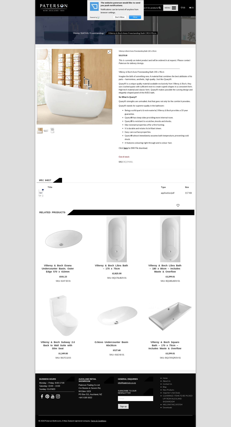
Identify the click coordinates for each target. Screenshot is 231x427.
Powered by (93, 17)
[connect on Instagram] (58, 396)
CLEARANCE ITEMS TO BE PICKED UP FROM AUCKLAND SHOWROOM (177, 399)
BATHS (84, 33)
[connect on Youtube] (52, 396)
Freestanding (96, 33)
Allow (135, 17)
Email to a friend (129, 171)
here (126, 148)
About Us (166, 381)
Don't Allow (119, 17)
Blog (164, 387)
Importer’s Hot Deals (171, 393)
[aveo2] (40, 131)
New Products (168, 390)
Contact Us (167, 384)
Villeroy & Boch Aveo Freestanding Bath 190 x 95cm (71, 193)
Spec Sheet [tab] (44, 180)
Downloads (167, 407)
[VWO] (100, 17)
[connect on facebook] (42, 396)
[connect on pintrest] (47, 396)
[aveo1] (46, 131)
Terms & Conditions (98, 421)
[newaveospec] (52, 131)
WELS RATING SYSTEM (172, 404)
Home (76, 33)
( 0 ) (192, 8)
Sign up (123, 406)
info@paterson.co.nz (127, 383)
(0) (184, 8)
